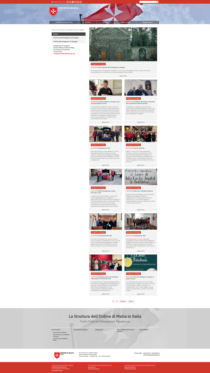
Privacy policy (138, 353)
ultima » (131, 301)
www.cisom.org (91, 367)
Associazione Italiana (80, 330)
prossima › (123, 301)
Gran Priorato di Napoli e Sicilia (60, 339)
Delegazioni (99, 330)
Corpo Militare (143, 330)
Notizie (105, 22)
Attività (87, 22)
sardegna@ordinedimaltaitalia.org (64, 53)
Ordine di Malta (147, 22)
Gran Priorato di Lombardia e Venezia (67, 30)
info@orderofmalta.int (130, 368)
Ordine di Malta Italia (63, 12)
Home (53, 30)
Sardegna (81, 30)
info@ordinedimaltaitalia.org (151, 355)
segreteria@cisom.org (93, 368)
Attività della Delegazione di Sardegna (65, 41)
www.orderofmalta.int (130, 367)
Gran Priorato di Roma (59, 332)
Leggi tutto (123, 76)
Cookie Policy (147, 353)
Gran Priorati (56, 330)
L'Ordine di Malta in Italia (64, 22)
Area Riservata (156, 353)
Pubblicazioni (125, 22)
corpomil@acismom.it (57, 370)
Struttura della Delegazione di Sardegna (66, 38)
